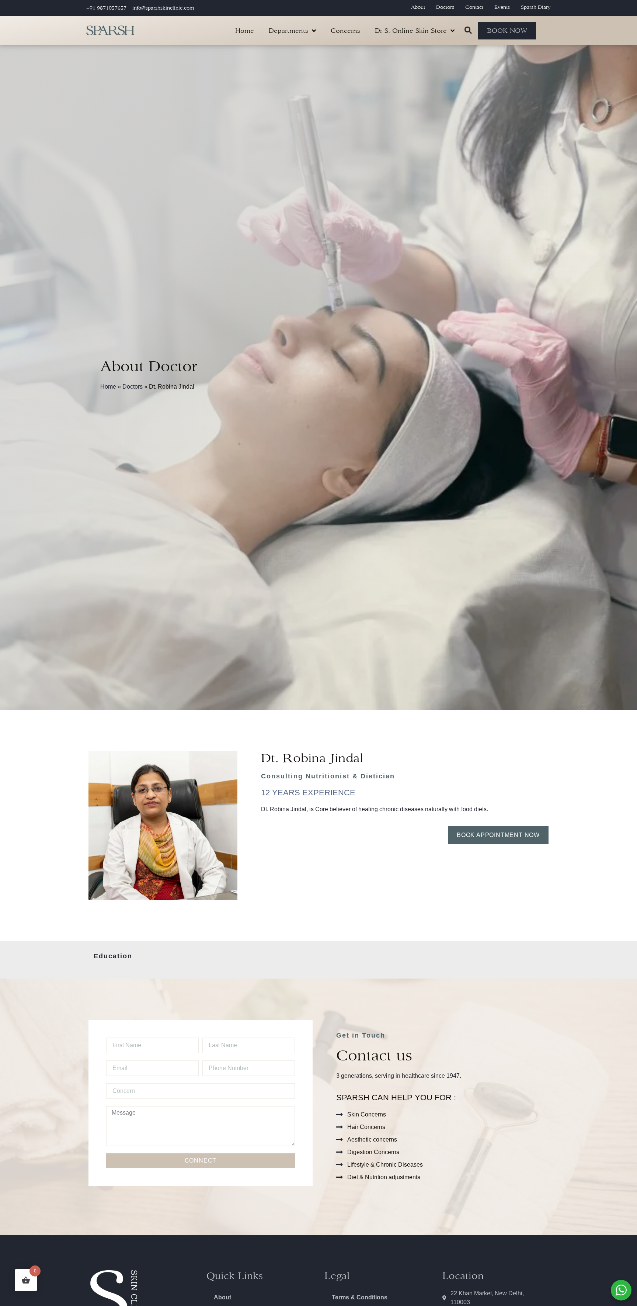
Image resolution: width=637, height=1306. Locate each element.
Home (244, 30)
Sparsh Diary (536, 7)
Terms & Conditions (359, 1297)
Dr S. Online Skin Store (411, 30)
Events (502, 7)
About (418, 7)
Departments (288, 30)
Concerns (345, 30)
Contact (474, 7)
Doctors (445, 7)
